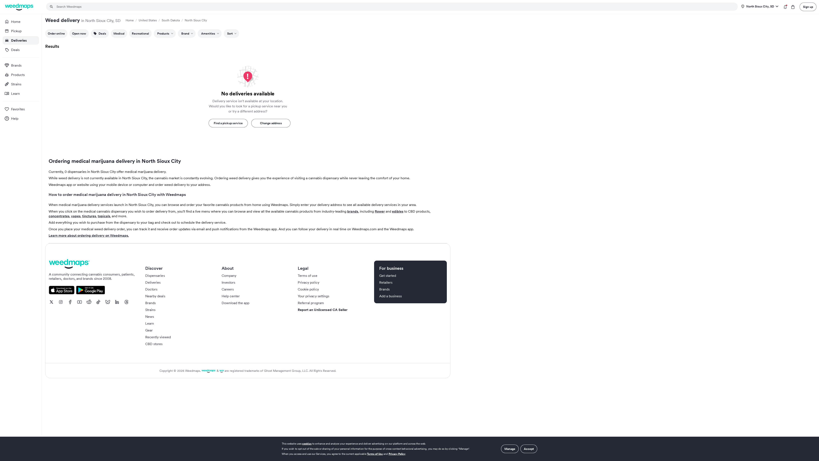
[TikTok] (98, 302)
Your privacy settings (313, 296)
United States (148, 20)
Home (130, 20)
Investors (228, 282)
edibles (397, 211)
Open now (79, 33)
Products (163, 33)
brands (352, 211)
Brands (150, 303)
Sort (230, 33)
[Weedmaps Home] (19, 6)
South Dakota (171, 20)
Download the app (236, 303)
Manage (509, 449)
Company (229, 275)
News (149, 316)
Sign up (808, 7)
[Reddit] (89, 302)
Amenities (208, 33)
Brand (185, 33)
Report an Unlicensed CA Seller (323, 310)
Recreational (140, 33)
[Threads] (126, 302)
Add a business (390, 296)
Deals (102, 33)
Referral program (311, 303)
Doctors (151, 289)
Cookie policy (308, 289)
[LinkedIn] (117, 302)
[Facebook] (70, 302)
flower (380, 211)
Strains (150, 310)
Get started (387, 275)
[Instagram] (61, 302)
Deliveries (153, 282)
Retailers (385, 282)
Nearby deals (155, 296)
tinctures (89, 216)
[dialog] (409, 449)
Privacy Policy (397, 453)
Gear (149, 330)
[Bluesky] (107, 302)
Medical (119, 33)
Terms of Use (375, 453)
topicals (104, 216)
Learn (149, 323)
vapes (75, 216)
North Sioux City (196, 20)
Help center (231, 296)
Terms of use (307, 275)
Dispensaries (155, 275)
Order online (56, 33)
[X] (51, 302)
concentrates (59, 216)
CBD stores (154, 344)
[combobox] (394, 6)
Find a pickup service (228, 123)
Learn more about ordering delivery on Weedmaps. (89, 235)
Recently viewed (158, 337)
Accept (529, 449)
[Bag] (792, 7)
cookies (307, 443)
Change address (271, 123)
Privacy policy (308, 282)
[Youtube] (79, 302)
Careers (228, 289)
